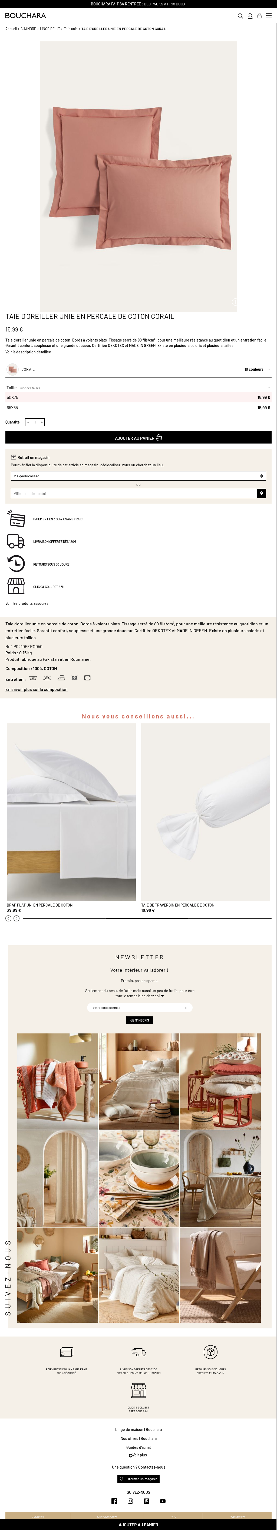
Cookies (38, 1517)
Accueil (11, 29)
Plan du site (237, 1517)
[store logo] (25, 15)
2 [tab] (147, 918)
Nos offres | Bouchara (139, 1438)
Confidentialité (107, 1517)
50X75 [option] (138, 397)
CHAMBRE (28, 29)
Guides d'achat (138, 1447)
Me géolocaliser (26, 476)
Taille (23, 387)
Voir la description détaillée (28, 352)
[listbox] (138, 402)
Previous (8, 918)
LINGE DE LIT (50, 29)
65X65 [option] (138, 407)
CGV (173, 1517)
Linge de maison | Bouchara (138, 1429)
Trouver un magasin (142, 1479)
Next (16, 918)
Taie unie (71, 29)
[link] (250, 16)
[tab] (138, 689)
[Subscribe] (186, 1007)
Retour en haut (267, 1515)
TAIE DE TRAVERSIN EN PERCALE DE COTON (177, 905)
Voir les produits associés (26, 603)
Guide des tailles (29, 388)
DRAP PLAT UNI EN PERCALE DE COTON (39, 905)
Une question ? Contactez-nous (138, 1467)
